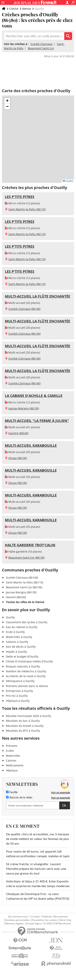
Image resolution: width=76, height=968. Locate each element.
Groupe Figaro (34, 923)
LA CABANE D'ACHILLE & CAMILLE (33, 395)
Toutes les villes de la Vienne (25, 602)
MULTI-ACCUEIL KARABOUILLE (31, 445)
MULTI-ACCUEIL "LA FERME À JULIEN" (37, 420)
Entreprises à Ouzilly (19, 691)
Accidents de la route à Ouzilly (26, 676)
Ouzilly (10, 617)
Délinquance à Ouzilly (20, 681)
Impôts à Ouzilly (16, 651)
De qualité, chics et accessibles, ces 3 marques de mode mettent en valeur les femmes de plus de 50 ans (37, 839)
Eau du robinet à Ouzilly (21, 627)
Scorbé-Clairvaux (41, 44)
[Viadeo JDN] (56, 955)
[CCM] (20, 940)
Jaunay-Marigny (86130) (23, 408)
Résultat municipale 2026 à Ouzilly (28, 716)
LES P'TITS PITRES (19, 196)
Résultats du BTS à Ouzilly (23, 730)
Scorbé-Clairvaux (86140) (24, 309)
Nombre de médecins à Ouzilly (26, 671)
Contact (36, 916)
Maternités (13, 755)
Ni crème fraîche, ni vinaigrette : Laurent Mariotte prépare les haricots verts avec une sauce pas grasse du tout (36, 869)
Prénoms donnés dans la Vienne (27, 686)
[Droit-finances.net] (56, 948)
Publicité (47, 916)
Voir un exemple (60, 792)
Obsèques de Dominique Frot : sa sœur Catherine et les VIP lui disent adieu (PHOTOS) (37, 896)
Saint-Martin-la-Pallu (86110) (27, 209)
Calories (11, 760)
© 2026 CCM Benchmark (57, 923)
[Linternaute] (20, 948)
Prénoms (11, 746)
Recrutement (61, 916)
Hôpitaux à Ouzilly (18, 701)
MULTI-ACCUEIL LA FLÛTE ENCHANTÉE (37, 296)
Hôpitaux (12, 770)
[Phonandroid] (56, 963)
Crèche (13, 8)
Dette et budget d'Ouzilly (22, 656)
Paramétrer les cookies (44, 920)
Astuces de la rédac (21, 797)
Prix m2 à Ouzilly (17, 696)
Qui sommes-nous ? (18, 916)
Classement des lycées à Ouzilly (26, 622)
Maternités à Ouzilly (19, 637)
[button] (7, 101)
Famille (13, 792)
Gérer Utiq (65, 920)
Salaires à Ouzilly (17, 642)
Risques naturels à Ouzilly (23, 666)
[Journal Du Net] (56, 940)
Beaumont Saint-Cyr (41, 48)
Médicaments (15, 765)
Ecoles (10, 750)
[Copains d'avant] (20, 955)
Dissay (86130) (17, 458)
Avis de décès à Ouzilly (21, 646)
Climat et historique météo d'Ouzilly (29, 661)
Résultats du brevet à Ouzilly (24, 726)
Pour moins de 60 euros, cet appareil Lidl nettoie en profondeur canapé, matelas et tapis (38, 854)
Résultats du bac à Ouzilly (23, 721)
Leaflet (69, 181)
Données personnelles (17, 920)
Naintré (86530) (18, 433)
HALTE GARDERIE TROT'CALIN (30, 545)
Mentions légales (14, 923)
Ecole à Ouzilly (15, 632)
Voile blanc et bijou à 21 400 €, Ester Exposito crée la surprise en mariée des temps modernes (38, 884)
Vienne (26, 8)
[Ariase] (20, 963)
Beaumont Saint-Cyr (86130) (26, 557)
